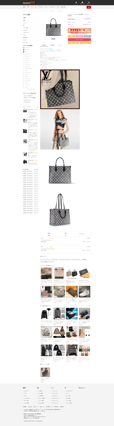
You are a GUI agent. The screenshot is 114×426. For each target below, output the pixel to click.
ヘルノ (26, 87)
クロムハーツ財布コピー (28, 95)
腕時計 (24, 7)
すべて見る (88, 305)
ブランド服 (40, 7)
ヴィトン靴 (68, 395)
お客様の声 (62, 406)
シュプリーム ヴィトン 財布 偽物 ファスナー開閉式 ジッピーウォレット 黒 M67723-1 (84, 322)
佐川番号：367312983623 (28, 197)
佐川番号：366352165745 (28, 177)
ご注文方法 (30, 406)
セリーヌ (26, 60)
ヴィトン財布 (40, 393)
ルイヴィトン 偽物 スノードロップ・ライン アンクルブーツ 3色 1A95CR (72, 340)
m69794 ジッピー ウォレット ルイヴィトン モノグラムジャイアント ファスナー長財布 (59, 300)
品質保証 (79, 36)
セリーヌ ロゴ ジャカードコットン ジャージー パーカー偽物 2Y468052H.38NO (59, 358)
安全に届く (87, 36)
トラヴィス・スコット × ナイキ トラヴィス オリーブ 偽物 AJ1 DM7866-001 (71, 322)
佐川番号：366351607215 (28, 173)
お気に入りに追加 (73, 42)
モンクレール (27, 66)
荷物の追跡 (56, 406)
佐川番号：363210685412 (28, 182)
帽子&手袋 (63, 7)
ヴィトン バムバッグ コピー (45, 259)
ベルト (58, 7)
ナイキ (67, 393)
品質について (35, 406)
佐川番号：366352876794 (28, 184)
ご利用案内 (52, 45)
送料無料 (71, 36)
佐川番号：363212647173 (28, 199)
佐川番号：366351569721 (28, 171)
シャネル (26, 58)
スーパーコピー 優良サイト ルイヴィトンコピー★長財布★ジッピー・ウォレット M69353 (72, 300)
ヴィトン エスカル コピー (75, 259)
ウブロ (26, 74)
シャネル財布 (40, 395)
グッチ (26, 70)
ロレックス (27, 49)
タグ (68, 26)
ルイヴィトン (27, 47)
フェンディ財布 (41, 400)
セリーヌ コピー (51, 261)
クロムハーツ (27, 56)
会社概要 (24, 406)
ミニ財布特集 (83, 259)
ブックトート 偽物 (44, 261)
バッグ (32, 7)
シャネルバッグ (55, 395)
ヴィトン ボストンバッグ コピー (64, 259)
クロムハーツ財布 (41, 398)
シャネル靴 (68, 398)
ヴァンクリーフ (28, 64)
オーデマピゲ (26, 400)
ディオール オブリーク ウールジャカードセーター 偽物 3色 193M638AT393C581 (59, 322)
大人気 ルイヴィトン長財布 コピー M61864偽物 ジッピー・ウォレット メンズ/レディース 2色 (46, 281)
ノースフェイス (28, 72)
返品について (42, 406)
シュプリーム (27, 78)
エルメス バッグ (55, 400)
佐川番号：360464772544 (28, 193)
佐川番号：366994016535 (28, 186)
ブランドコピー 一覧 (30, 89)
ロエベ (26, 76)
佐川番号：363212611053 (28, 206)
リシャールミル (27, 398)
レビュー (60, 45)
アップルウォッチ (28, 68)
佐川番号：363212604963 (28, 201)
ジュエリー (46, 7)
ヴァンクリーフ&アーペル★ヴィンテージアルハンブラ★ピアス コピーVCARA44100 (84, 340)
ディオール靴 (68, 400)
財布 (28, 7)
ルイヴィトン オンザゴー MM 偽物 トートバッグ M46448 (45, 379)
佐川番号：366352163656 (28, 175)
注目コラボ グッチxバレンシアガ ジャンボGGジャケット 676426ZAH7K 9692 (58, 340)
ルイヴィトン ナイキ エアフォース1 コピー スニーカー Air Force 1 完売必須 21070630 (84, 300)
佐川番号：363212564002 (28, 208)
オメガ (26, 83)
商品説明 (44, 45)
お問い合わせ (85, 42)
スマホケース (52, 7)
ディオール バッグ (55, 398)
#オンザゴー (72, 26)
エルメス (26, 62)
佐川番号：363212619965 (28, 210)
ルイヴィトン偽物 (47, 48)
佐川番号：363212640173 (28, 195)
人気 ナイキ (26, 97)
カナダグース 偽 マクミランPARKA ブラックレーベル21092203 (46, 358)
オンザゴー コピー (27, 100)
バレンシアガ (27, 85)
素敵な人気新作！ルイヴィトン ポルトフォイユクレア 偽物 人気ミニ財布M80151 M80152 (46, 300)
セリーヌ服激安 (32, 97)
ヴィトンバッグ (55, 393)
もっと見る (36, 169)
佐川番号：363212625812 (28, 212)
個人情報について (49, 406)
